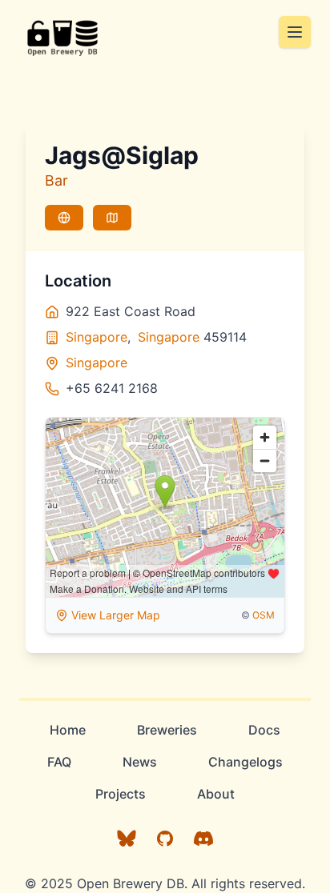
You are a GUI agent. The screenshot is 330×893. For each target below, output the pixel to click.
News (140, 762)
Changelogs (245, 762)
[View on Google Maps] (112, 217)
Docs (264, 730)
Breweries (167, 730)
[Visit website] (64, 217)
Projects (120, 794)
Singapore (96, 337)
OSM (263, 615)
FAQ (59, 762)
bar (56, 180)
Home (68, 730)
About (216, 794)
